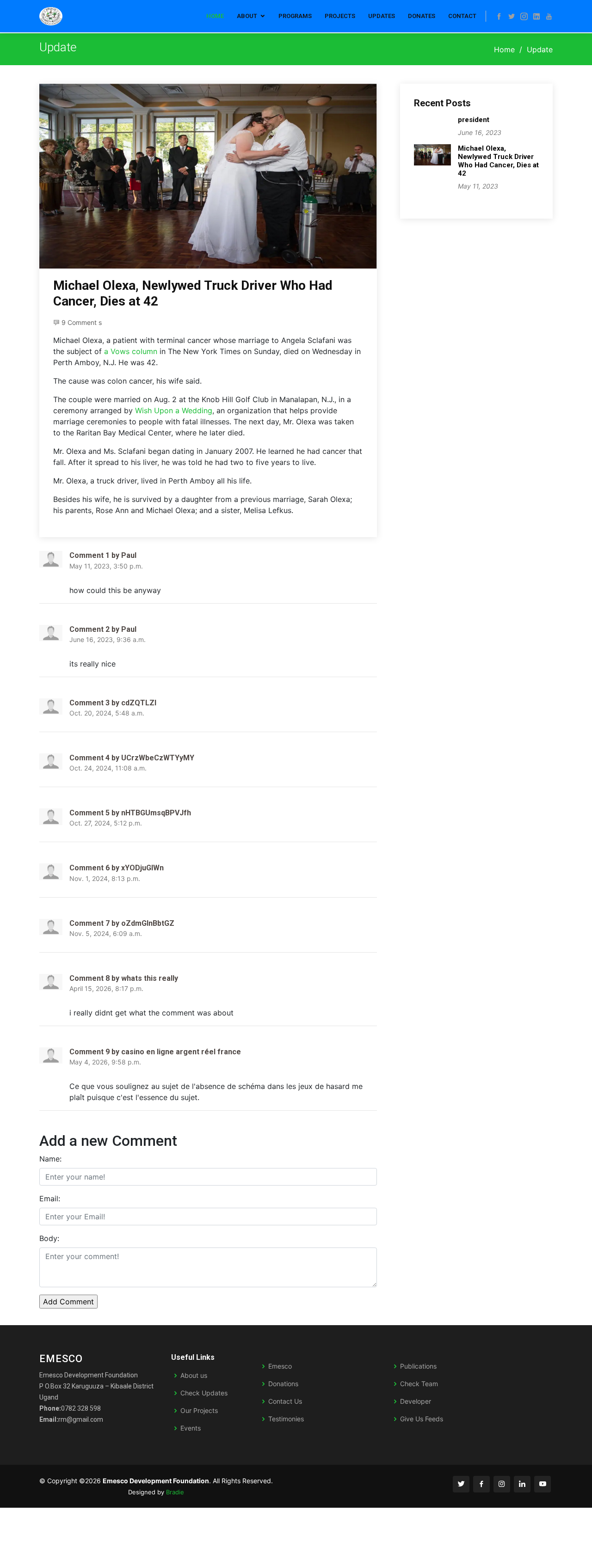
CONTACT (462, 15)
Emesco (280, 1366)
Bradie (175, 1492)
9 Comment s (82, 322)
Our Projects (199, 1410)
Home (215, 15)
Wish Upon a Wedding (173, 410)
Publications (418, 1366)
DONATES (421, 15)
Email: (49, 1198)
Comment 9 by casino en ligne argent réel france (155, 1051)
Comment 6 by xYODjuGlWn (116, 867)
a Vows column (130, 351)
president (473, 120)
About (247, 15)
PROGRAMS (295, 15)
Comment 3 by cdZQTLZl (112, 702)
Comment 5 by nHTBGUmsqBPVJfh (130, 812)
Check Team (419, 1384)
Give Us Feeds (421, 1419)
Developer (415, 1401)
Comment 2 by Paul (102, 629)
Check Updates (204, 1393)
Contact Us (285, 1401)
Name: (50, 1158)
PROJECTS (340, 15)
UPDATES (381, 15)
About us (193, 1375)
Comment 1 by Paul (102, 555)
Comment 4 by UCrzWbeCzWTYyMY (131, 757)
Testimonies (286, 1419)
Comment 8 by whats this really (123, 978)
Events (190, 1428)
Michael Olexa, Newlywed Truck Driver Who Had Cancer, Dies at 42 (498, 160)
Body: (49, 1238)
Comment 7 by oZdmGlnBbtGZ (121, 923)
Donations (283, 1384)
